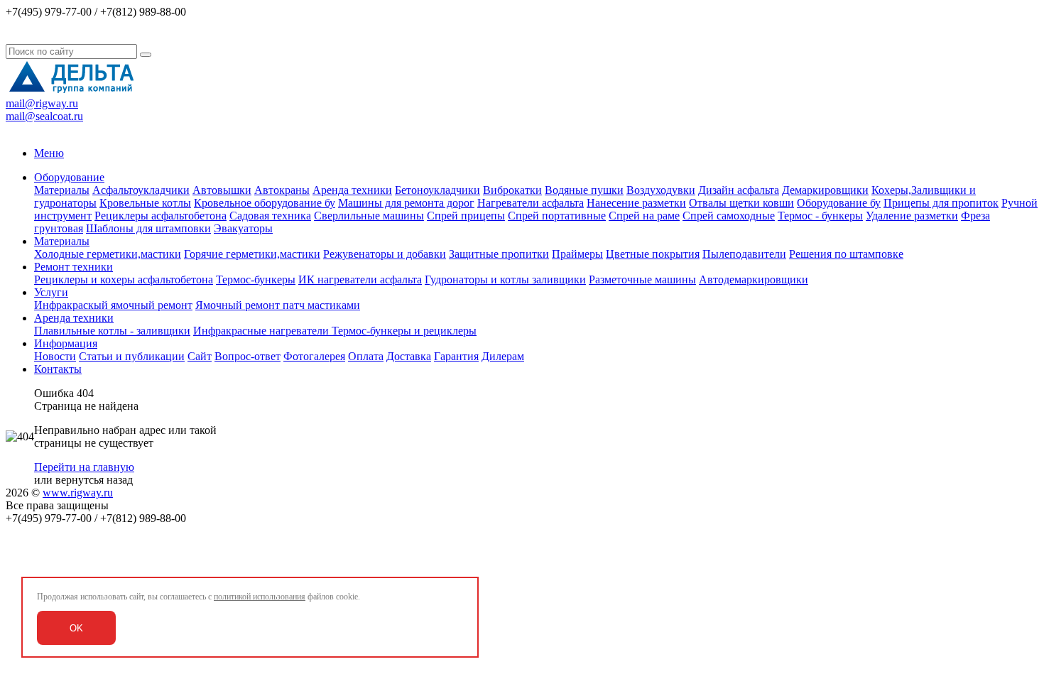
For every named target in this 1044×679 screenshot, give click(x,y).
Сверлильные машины (369, 216)
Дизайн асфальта (738, 190)
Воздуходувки (660, 190)
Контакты (58, 369)
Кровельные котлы (145, 203)
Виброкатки (512, 190)
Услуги (51, 292)
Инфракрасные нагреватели (262, 331)
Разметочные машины (642, 279)
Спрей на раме (644, 216)
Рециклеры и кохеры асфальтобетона (123, 279)
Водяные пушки (584, 190)
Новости (55, 356)
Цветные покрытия (653, 254)
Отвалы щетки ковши (741, 203)
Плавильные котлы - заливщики (112, 331)
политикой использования (259, 597)
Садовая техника (270, 216)
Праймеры (577, 254)
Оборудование (69, 177)
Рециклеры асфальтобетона (160, 216)
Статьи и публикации (132, 356)
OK (76, 628)
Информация (65, 343)
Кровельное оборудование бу (264, 203)
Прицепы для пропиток (941, 203)
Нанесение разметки (636, 203)
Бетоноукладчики (437, 190)
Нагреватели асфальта (530, 203)
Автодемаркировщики (753, 279)
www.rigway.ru (78, 493)
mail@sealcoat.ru (44, 116)
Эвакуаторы (243, 228)
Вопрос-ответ (247, 356)
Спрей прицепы (466, 216)
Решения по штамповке (846, 254)
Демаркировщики (825, 190)
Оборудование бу (839, 203)
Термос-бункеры (255, 279)
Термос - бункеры (820, 216)
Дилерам (503, 356)
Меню (49, 153)
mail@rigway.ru (42, 103)
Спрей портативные (557, 216)
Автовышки (221, 190)
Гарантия (456, 356)
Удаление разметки (912, 216)
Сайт (199, 356)
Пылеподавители (744, 254)
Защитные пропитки (499, 254)
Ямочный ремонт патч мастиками (277, 305)
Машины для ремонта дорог (406, 203)
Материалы (61, 190)
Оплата (366, 356)
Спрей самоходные (729, 216)
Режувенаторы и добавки (384, 254)
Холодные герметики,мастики (107, 254)
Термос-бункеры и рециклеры (404, 331)
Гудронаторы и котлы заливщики (505, 279)
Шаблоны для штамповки (148, 228)
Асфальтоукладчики (141, 190)
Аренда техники (352, 190)
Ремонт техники (73, 267)
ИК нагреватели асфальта (360, 279)
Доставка (408, 356)
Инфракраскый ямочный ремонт (113, 305)
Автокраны (282, 190)
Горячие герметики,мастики (252, 254)
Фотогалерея (314, 356)
